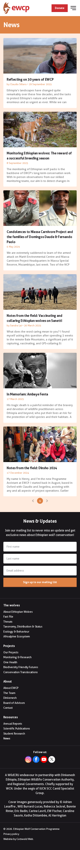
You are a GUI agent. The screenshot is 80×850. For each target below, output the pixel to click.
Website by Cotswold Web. (18, 838)
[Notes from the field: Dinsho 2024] (40, 444)
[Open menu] (73, 8)
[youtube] (44, 760)
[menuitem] (40, 611)
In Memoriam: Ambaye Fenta (27, 394)
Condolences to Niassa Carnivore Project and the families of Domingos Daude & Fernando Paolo (40, 237)
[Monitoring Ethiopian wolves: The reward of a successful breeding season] (40, 129)
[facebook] (36, 760)
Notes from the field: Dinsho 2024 (32, 468)
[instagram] (28, 760)
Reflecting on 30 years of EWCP (30, 79)
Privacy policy (11, 833)
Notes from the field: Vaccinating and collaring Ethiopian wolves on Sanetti (34, 318)
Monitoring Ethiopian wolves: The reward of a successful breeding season (39, 155)
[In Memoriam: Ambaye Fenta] (40, 370)
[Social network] (51, 760)
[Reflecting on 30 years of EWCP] (40, 56)
